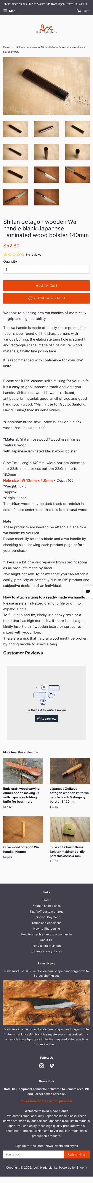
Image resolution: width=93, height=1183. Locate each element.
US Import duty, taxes (46, 951)
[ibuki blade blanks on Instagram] (41, 1066)
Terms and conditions (46, 923)
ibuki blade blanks (45, 1167)
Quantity (10, 261)
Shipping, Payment (47, 917)
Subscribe (77, 1155)
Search (46, 900)
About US (46, 940)
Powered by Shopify (73, 1167)
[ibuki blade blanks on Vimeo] (51, 1066)
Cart (86, 11)
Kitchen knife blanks (47, 905)
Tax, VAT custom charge (47, 911)
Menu (13, 11)
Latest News (46, 963)
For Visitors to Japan (46, 945)
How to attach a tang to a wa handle (46, 934)
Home (6, 47)
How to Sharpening (46, 928)
